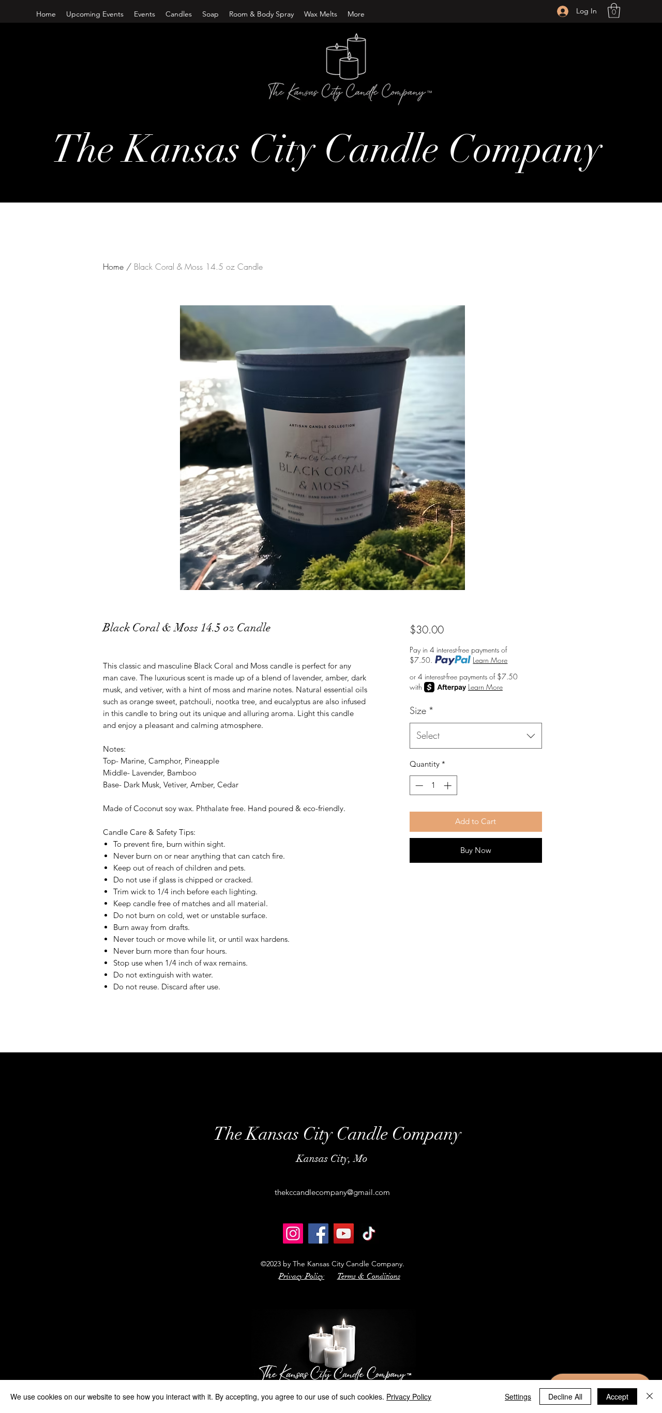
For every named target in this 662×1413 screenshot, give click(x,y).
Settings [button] (518, 1396)
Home (113, 266)
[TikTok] (369, 1233)
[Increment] (449, 785)
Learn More (490, 660)
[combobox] (476, 736)
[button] (178, 14)
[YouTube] (344, 1233)
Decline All (565, 1396)
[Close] (649, 1396)
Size (422, 710)
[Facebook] (318, 1233)
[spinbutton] (433, 785)
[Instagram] (293, 1233)
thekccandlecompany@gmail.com (332, 1192)
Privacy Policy (408, 1396)
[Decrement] (418, 785)
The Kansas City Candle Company (327, 149)
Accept (617, 1396)
